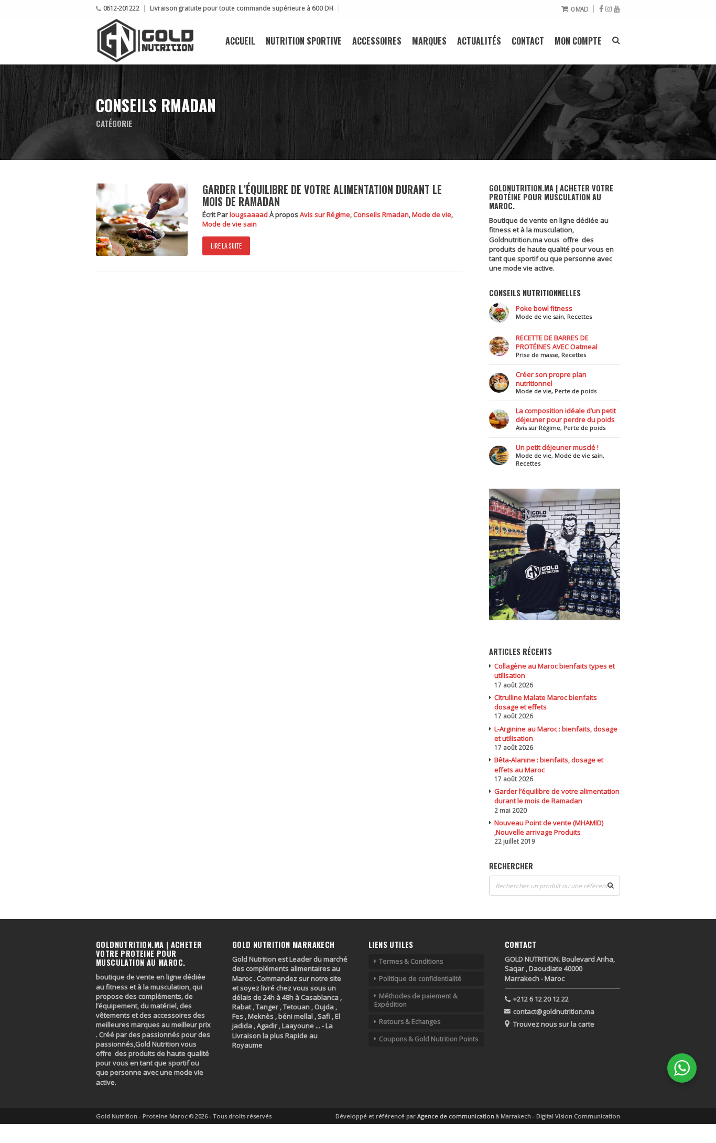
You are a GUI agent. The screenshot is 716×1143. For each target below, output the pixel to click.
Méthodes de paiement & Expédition (416, 1000)
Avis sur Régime (325, 214)
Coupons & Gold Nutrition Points (428, 1038)
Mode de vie (431, 214)
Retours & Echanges (409, 1021)
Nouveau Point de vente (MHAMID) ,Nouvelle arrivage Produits (548, 827)
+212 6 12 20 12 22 (541, 999)
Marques (429, 41)
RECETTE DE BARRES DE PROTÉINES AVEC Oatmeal (557, 342)
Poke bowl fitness (544, 308)
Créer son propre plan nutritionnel (551, 379)
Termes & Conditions (411, 961)
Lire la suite (226, 245)
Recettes (579, 316)
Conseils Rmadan (381, 214)
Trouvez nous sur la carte (553, 1024)
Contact (528, 41)
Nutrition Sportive (304, 41)
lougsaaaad (249, 214)
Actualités (479, 41)
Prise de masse (537, 355)
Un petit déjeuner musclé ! (557, 447)
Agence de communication (456, 1116)
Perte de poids (575, 391)
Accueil (240, 41)
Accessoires (377, 41)
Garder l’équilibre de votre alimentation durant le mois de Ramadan (322, 195)
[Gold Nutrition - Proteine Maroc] (145, 40)
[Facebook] (601, 9)
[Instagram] (608, 9)
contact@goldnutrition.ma (553, 1011)
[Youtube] (617, 9)
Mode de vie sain (229, 224)
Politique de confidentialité (420, 978)
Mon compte (578, 41)
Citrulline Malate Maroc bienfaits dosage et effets (545, 702)
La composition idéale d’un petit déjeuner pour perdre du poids (566, 415)
